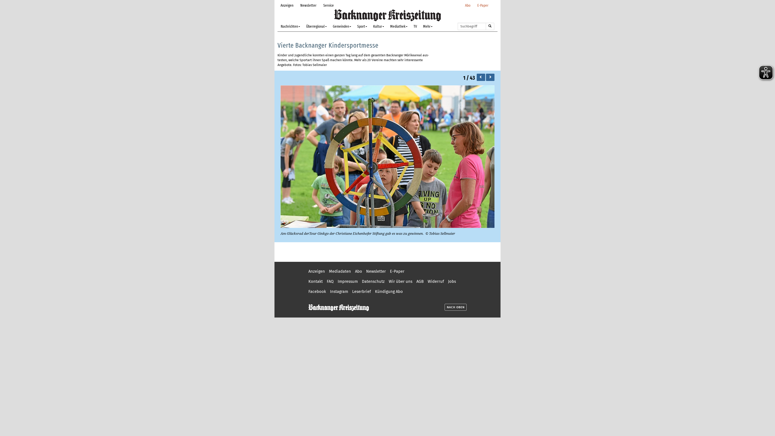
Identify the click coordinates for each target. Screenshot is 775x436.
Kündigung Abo (389, 291)
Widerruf (436, 281)
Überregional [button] (315, 26)
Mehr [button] (426, 26)
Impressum (348, 281)
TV (415, 26)
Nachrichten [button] (289, 26)
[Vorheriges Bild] (481, 77)
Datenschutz (373, 281)
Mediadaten (340, 271)
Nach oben (456, 307)
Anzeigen (287, 5)
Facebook (317, 291)
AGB (420, 281)
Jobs (452, 281)
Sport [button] (361, 26)
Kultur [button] (377, 26)
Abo (467, 5)
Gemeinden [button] (341, 26)
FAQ (330, 281)
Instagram (339, 291)
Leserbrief (361, 291)
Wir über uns (400, 281)
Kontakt (315, 281)
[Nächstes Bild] (490, 77)
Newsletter (308, 5)
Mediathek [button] (397, 26)
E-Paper (482, 5)
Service (328, 5)
